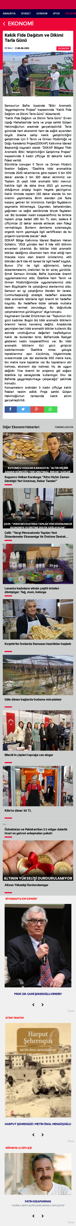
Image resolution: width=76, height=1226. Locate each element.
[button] (33, 1005)
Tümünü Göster (64, 427)
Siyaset (26, 13)
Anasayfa (9, 13)
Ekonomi (63, 48)
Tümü (71, 1011)
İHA (9, 48)
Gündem (41, 13)
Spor (56, 13)
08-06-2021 (23, 48)
